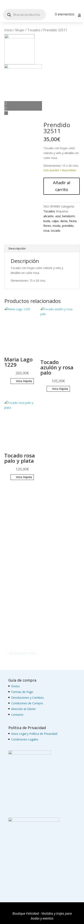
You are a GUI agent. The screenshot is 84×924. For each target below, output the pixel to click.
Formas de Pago (22, 692)
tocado (55, 230)
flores (47, 226)
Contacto (17, 715)
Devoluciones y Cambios (27, 697)
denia (63, 221)
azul (58, 216)
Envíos (15, 686)
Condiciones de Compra (27, 703)
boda (46, 221)
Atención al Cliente (23, 709)
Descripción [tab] (17, 248)
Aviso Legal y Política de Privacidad (34, 734)
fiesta (72, 221)
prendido (68, 226)
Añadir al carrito (61, 186)
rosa (46, 230)
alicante (48, 216)
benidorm (68, 216)
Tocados (33, 30)
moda (56, 226)
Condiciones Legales (24, 739)
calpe (55, 221)
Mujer (19, 30)
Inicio (8, 30)
